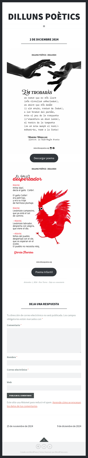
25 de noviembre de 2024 (20, 426)
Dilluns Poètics (44, 17)
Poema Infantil (44, 272)
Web (9, 382)
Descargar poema (44, 158)
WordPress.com (61, 452)
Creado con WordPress (29, 452)
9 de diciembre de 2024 (69, 426)
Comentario (14, 325)
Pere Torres (43, 282)
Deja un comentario (56, 282)
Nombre (12, 357)
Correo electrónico (18, 369)
